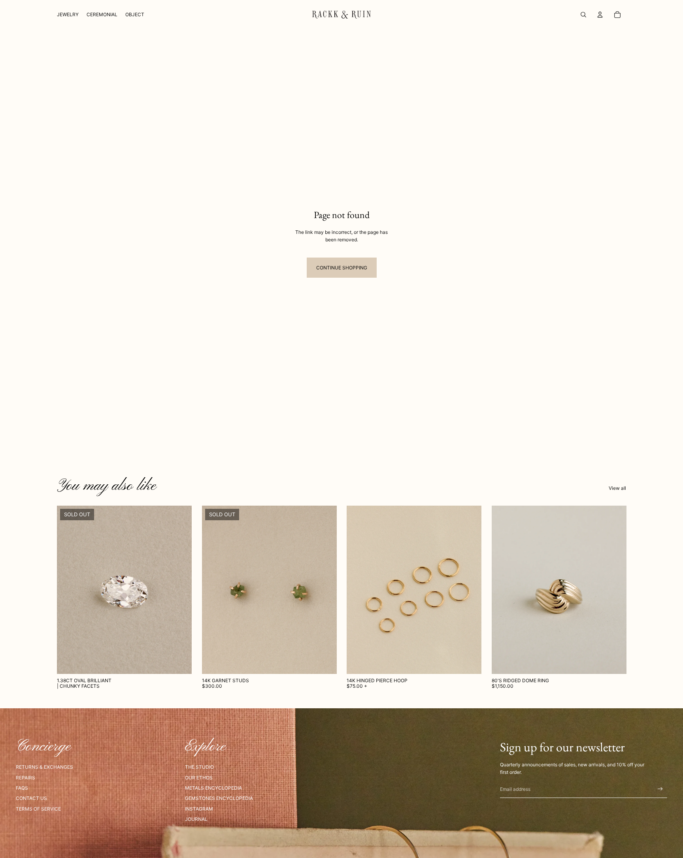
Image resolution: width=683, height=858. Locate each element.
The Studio (199, 767)
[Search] (583, 14)
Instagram (199, 809)
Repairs (25, 778)
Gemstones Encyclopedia (219, 798)
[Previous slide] (214, 589)
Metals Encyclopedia (213, 788)
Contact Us (31, 798)
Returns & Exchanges (44, 767)
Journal (196, 819)
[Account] (600, 14)
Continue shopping (341, 268)
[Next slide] (324, 589)
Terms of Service (38, 809)
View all (617, 488)
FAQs (22, 788)
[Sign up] (660, 789)
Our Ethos (199, 778)
